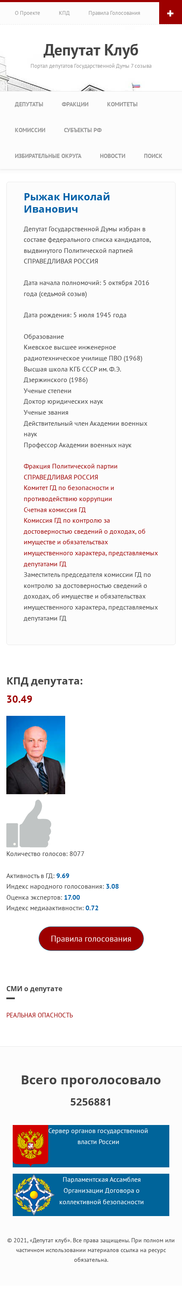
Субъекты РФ (83, 130)
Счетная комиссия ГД (55, 509)
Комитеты (122, 104)
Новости (112, 156)
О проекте (27, 13)
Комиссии (30, 130)
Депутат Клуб (91, 50)
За (30, 824)
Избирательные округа (48, 156)
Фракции (75, 104)
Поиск (153, 156)
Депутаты (29, 104)
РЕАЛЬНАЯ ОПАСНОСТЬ (39, 1015)
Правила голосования (114, 13)
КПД (64, 13)
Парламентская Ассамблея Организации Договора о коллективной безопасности (101, 1190)
